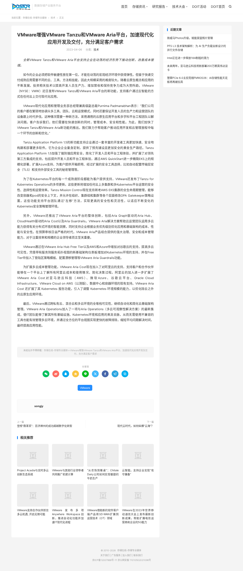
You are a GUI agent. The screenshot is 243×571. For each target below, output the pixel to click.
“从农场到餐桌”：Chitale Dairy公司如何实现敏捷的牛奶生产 (103, 474)
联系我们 (138, 555)
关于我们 (105, 555)
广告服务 (116, 555)
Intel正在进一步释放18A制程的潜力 (188, 57)
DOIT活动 (199, 7)
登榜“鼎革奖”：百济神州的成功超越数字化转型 (44, 425)
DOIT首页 (218, 7)
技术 (53, 17)
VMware (85, 387)
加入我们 (127, 555)
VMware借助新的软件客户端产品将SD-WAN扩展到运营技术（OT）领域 (103, 514)
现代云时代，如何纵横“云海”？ (135, 425)
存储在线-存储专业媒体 (20, 7)
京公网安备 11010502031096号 (134, 560)
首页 (124, 7)
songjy (38, 406)
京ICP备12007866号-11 (104, 560)
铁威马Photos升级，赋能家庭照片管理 (190, 38)
